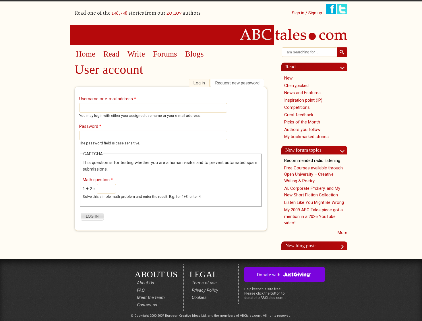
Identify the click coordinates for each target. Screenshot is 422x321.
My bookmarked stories (306, 136)
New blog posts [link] (301, 245)
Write (136, 54)
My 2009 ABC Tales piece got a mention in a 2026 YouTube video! (313, 216)
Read (111, 54)
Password (90, 126)
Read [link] (290, 66)
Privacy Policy (205, 290)
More (342, 232)
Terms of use (204, 282)
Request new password (237, 83)
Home (85, 54)
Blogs (194, 54)
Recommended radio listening (312, 160)
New (288, 78)
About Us (145, 282)
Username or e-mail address (107, 98)
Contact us (147, 305)
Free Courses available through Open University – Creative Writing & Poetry (313, 174)
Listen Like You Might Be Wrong (314, 202)
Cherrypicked (296, 85)
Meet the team (151, 297)
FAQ (141, 290)
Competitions (297, 107)
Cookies (199, 297)
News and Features (302, 92)
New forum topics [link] (303, 150)
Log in (201, 83)
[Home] (211, 34)
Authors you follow (302, 129)
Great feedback (298, 114)
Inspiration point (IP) (303, 100)
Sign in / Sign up (307, 13)
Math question (98, 179)
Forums (165, 54)
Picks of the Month (302, 122)
